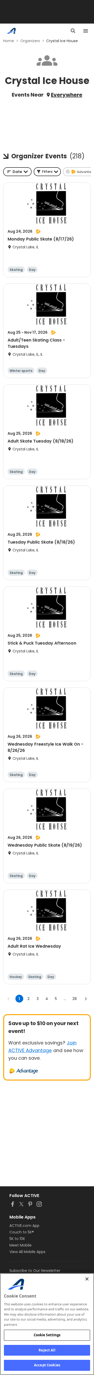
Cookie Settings (47, 1335)
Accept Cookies (47, 1365)
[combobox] (17, 171)
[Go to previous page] (9, 999)
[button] (47, 171)
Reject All (47, 1350)
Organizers (30, 40)
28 (74, 998)
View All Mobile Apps (27, 1251)
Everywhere (66, 94)
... (65, 998)
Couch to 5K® (21, 1232)
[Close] (87, 1279)
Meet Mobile (20, 1245)
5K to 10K (17, 1238)
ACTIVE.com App (24, 1225)
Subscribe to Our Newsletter (34, 1270)
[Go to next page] (86, 999)
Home (8, 40)
